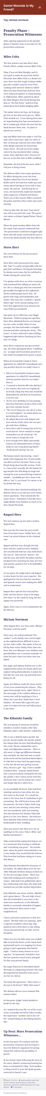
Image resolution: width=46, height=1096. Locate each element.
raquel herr (15, 1085)
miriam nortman (9, 1082)
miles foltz (35, 1080)
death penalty (26, 1080)
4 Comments (17, 1087)
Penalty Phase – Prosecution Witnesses (23, 32)
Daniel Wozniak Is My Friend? (19, 7)
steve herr (32, 1085)
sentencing (24, 1085)
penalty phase (21, 1082)
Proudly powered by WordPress (15, 1093)
